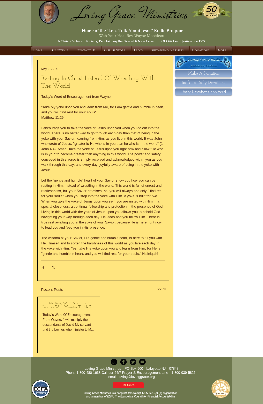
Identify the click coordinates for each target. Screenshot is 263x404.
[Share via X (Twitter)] (53, 267)
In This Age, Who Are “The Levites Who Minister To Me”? (67, 305)
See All (161, 289)
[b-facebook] (123, 362)
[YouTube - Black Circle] (142, 362)
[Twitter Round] (133, 362)
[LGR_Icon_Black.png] (114, 362)
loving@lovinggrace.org (137, 377)
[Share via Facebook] (43, 267)
